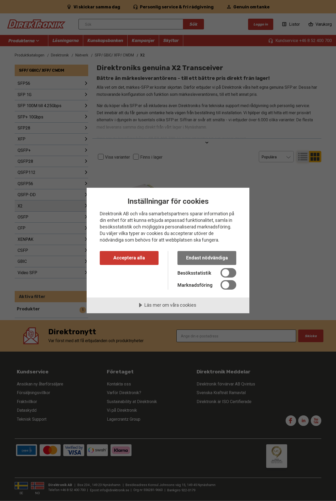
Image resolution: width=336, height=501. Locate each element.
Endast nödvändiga (207, 257)
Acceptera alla (129, 257)
